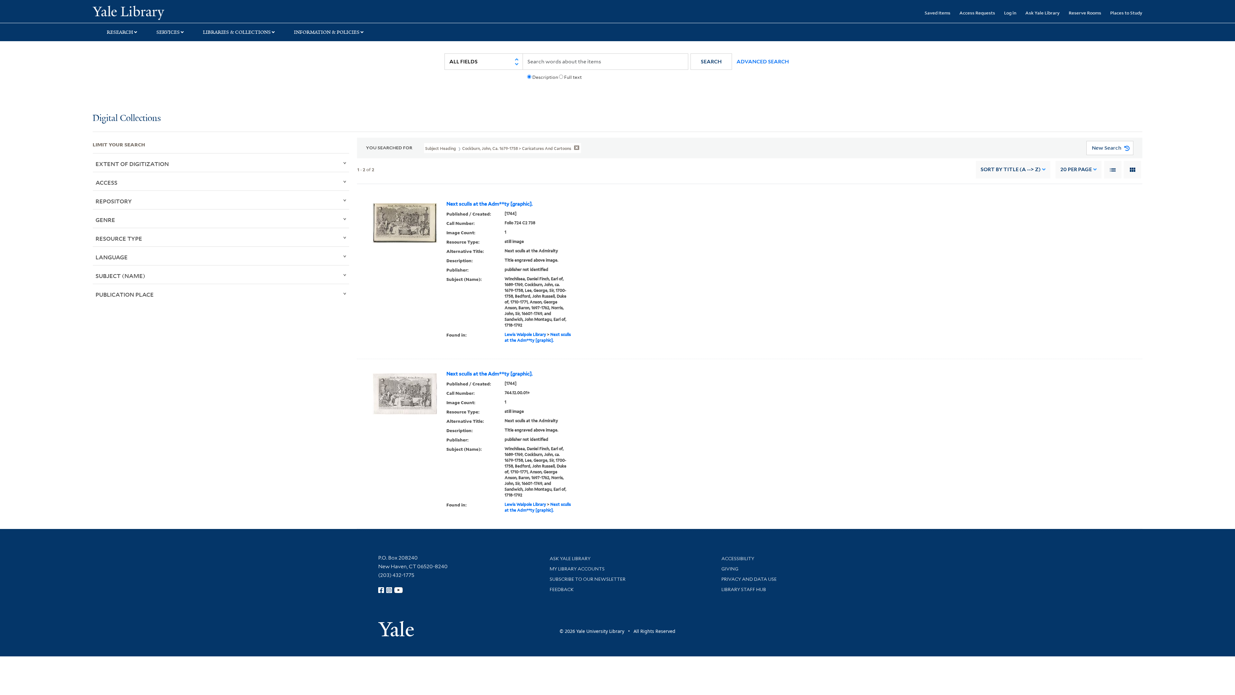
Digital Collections (127, 119)
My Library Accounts (577, 568)
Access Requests (977, 13)
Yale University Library (171, 12)
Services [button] (168, 32)
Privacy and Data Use (749, 579)
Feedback (562, 589)
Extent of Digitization (132, 164)
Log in (1010, 13)
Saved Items (937, 13)
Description (545, 77)
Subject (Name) (120, 276)
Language (112, 257)
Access (106, 182)
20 (1076, 169)
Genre (105, 220)
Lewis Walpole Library (525, 334)
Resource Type (119, 238)
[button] (711, 61)
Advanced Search (762, 62)
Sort (1011, 169)
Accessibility (737, 558)
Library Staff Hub (743, 589)
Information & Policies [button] (327, 32)
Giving (729, 568)
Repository (114, 201)
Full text (573, 77)
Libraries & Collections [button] (237, 32)
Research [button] (120, 32)
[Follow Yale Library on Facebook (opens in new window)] (381, 590)
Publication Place (125, 294)
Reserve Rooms (1085, 13)
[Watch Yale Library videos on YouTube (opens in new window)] (398, 590)
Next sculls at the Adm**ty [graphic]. (489, 204)
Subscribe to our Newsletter (588, 579)
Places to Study (1126, 13)
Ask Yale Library (1042, 13)
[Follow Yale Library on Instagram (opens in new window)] (389, 590)
